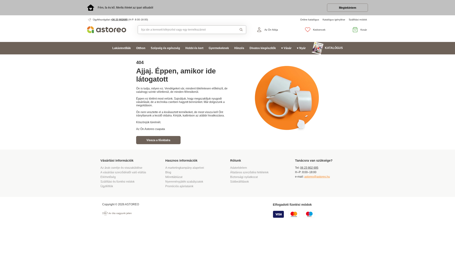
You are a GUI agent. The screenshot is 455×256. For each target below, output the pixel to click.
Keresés (238, 30)
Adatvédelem (238, 167)
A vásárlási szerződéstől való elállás (123, 172)
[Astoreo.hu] (109, 29)
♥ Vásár (286, 48)
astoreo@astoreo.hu (317, 176)
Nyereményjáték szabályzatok (184, 181)
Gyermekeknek (219, 48)
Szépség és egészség (165, 48)
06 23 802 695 (309, 167)
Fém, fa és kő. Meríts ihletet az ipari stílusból (125, 7)
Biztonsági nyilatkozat (244, 176)
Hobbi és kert (194, 48)
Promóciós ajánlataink (179, 186)
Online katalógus (309, 19)
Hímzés (239, 48)
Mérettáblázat (173, 176)
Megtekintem (347, 7)
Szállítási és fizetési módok (117, 181)
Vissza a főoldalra (158, 140)
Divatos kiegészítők (263, 48)
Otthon (140, 48)
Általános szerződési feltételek (249, 172)
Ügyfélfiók (106, 186)
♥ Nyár (301, 48)
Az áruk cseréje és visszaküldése (121, 167)
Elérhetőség (108, 176)
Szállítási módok (358, 19)
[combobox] (184, 30)
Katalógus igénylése (334, 19)
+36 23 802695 (119, 19)
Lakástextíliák (121, 48)
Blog (168, 172)
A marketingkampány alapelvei (184, 167)
